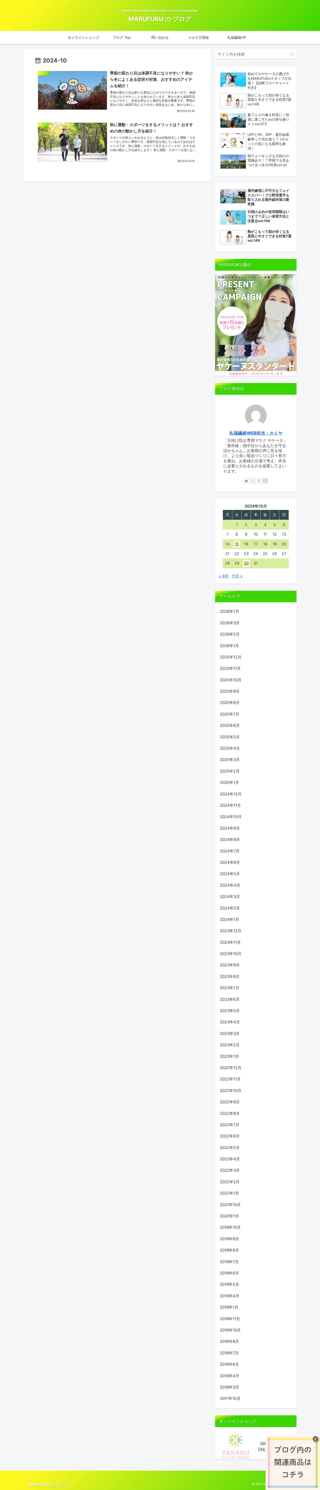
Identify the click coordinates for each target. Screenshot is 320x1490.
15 (237, 544)
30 (246, 563)
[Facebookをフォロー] (259, 481)
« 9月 (224, 576)
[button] (292, 54)
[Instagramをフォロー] (265, 481)
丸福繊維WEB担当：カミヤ (256, 433)
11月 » (237, 576)
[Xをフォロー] (253, 481)
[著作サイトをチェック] (246, 481)
